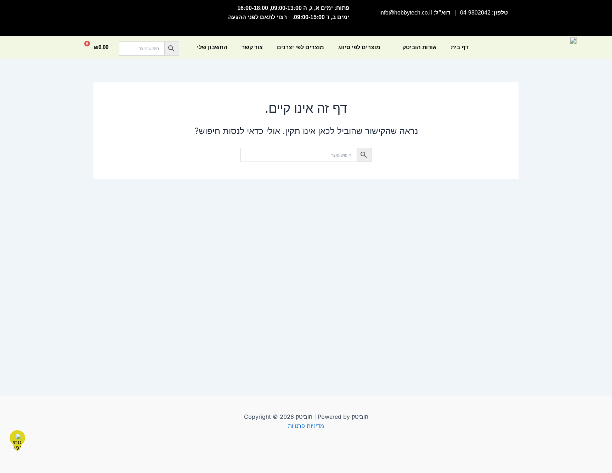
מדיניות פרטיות (306, 425)
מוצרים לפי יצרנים (300, 47)
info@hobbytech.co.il (405, 13)
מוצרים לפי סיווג (359, 47)
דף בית (460, 47)
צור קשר (252, 47)
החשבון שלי (212, 47)
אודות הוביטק (419, 47)
